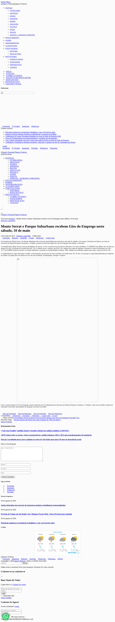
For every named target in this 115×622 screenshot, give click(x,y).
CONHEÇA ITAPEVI (16, 59)
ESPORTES (14, 18)
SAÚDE (12, 29)
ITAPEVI (12, 16)
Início (13, 219)
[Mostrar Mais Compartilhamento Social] (55, 238)
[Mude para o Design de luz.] (3, 206)
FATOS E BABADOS (12, 37)
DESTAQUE (14, 13)
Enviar (25, 563)
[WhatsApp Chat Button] (5, 616)
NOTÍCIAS (8, 8)
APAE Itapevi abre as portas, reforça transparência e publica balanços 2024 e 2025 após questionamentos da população (46, 435)
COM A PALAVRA (11, 48)
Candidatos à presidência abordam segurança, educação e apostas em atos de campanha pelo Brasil (40, 142)
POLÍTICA (13, 27)
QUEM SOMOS (15, 62)
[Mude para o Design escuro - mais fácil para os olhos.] (2, 206)
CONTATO (13, 67)
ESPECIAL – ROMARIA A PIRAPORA (22, 35)
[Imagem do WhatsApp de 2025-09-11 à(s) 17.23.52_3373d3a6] (57, 401)
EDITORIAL (14, 51)
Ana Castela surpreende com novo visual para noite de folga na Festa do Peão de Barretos (37, 140)
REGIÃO (12, 21)
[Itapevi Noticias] (14, 152)
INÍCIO (9, 72)
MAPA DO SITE (12, 80)
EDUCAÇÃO (14, 24)
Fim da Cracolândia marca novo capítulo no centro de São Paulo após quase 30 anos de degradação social (41, 439)
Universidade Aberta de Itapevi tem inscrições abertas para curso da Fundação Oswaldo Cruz (46, 418)
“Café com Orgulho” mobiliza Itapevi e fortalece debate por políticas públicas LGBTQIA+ (35, 431)
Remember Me (9, 596)
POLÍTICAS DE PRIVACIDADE (18, 78)
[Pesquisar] (1, 150)
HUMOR (8, 40)
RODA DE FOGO (15, 54)
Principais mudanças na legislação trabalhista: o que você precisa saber (30, 132)
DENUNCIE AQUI (16, 64)
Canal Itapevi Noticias (13, 84)
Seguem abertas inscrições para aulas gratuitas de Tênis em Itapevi (37, 420)
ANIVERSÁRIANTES (12, 43)
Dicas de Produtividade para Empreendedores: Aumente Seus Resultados (31, 138)
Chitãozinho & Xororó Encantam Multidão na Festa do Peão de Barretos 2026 (33, 136)
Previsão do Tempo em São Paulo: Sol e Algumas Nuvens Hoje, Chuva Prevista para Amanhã (36, 514)
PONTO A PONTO (8, 221)
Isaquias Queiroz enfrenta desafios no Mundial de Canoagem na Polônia (30, 134)
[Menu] (2, 209)
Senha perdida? (6, 598)
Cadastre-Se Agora (19, 585)
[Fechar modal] (2, 576)
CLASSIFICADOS (11, 45)
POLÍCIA (13, 32)
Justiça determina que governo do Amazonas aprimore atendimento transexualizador (33, 505)
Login (3, 593)
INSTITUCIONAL (11, 56)
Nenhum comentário (23, 236)
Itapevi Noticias (6, 422)
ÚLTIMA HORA (15, 10)
